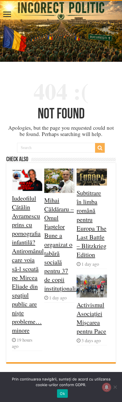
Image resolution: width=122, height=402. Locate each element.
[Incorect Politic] (61, 31)
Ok (62, 393)
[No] (115, 387)
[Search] (100, 148)
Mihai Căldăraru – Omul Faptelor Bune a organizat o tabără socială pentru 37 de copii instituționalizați (64, 244)
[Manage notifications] (106, 387)
